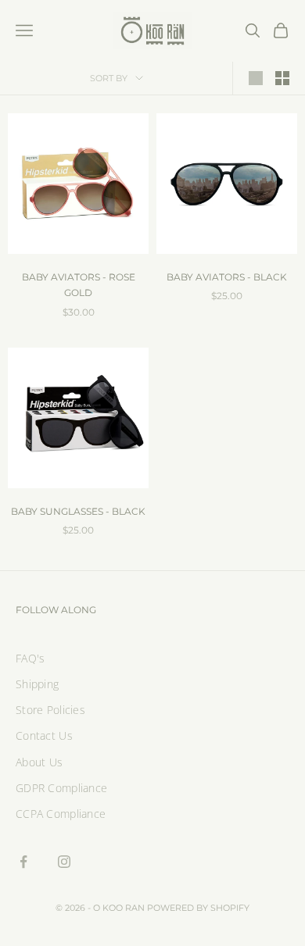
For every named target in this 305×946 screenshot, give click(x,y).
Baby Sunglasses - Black (78, 511)
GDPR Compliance (61, 787)
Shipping (37, 683)
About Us (39, 762)
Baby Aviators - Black (227, 277)
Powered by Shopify (198, 907)
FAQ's (30, 658)
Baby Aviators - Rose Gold (78, 284)
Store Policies (50, 709)
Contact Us (44, 735)
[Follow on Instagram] (64, 861)
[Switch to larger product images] (256, 78)
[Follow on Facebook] (23, 861)
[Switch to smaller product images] (282, 78)
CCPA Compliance (61, 813)
